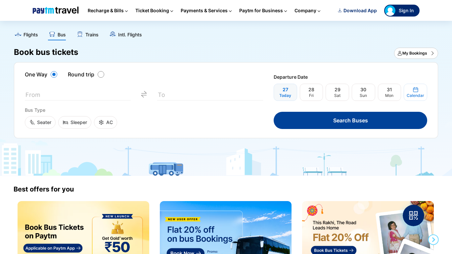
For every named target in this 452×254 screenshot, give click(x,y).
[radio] (42, 74)
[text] (226, 32)
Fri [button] (311, 95)
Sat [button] (337, 95)
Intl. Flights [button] (130, 34)
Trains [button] (92, 34)
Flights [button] (30, 34)
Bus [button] (62, 34)
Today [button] (285, 95)
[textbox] (78, 96)
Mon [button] (389, 95)
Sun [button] (363, 95)
